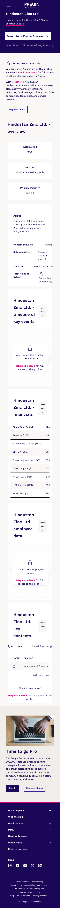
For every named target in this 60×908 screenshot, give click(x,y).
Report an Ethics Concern (29, 892)
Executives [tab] (15, 646)
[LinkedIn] (40, 865)
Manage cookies (40, 896)
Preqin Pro (17, 81)
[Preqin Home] (31, 5)
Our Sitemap (19, 889)
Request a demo (25, 365)
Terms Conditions (22, 882)
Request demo (16, 109)
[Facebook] (17, 865)
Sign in (12, 788)
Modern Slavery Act (35, 889)
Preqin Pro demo (27, 72)
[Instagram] (10, 865)
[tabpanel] (30, 664)
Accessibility (29, 885)
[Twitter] (32, 865)
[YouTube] (25, 865)
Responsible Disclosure (20, 896)
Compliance (42, 885)
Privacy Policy (37, 882)
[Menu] (8, 5)
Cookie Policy (16, 885)
